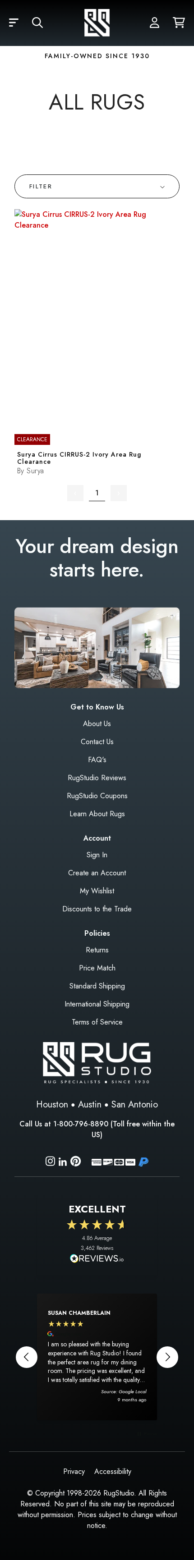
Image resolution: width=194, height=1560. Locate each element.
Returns (97, 950)
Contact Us (97, 742)
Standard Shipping (97, 986)
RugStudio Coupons (97, 796)
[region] (97, 1357)
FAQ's (97, 760)
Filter (40, 186)
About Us (97, 723)
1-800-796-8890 (80, 1124)
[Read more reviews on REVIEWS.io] (97, 1259)
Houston (52, 1104)
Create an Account (97, 873)
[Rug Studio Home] (97, 23)
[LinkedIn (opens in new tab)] (63, 1161)
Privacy (74, 1471)
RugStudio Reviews (97, 778)
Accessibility (112, 1471)
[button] (14, 23)
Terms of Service (97, 1022)
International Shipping (97, 1004)
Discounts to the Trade (97, 909)
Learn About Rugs (97, 814)
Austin (90, 1104)
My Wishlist (97, 891)
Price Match (97, 968)
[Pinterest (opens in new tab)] (75, 1162)
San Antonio (134, 1104)
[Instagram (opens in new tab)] (50, 1162)
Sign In (97, 855)
